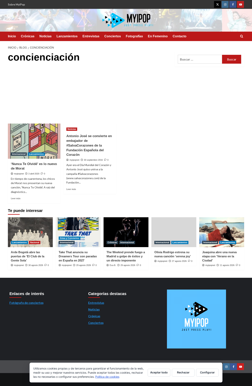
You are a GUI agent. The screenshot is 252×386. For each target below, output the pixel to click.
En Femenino (158, 36)
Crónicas (27, 36)
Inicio (12, 36)
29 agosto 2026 (83, 265)
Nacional (34, 242)
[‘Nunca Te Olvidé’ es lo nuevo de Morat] (34, 141)
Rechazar (183, 372)
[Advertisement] (89, 94)
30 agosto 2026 (35, 265)
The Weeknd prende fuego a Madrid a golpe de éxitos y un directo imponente (126, 256)
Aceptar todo (159, 372)
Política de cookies (107, 376)
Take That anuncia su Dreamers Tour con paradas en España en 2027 (78, 256)
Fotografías (134, 36)
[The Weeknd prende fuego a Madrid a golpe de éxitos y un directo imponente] (126, 232)
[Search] (241, 36)
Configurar (207, 372)
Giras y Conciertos (69, 238)
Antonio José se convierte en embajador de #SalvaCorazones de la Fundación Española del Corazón (89, 145)
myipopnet (19, 173)
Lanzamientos (67, 36)
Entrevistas (90, 36)
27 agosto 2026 (179, 261)
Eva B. (113, 265)
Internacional (19, 154)
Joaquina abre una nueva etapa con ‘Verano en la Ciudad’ (219, 256)
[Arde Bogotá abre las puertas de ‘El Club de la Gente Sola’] (30, 232)
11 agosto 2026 (227, 265)
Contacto (179, 36)
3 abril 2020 (33, 173)
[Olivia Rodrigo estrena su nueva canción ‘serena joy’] (173, 232)
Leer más (15, 198)
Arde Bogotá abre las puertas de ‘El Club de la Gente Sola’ (27, 256)
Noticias (45, 36)
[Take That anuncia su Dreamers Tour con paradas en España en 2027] (78, 232)
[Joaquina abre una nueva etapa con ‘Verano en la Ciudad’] (221, 232)
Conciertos (112, 36)
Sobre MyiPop (16, 4)
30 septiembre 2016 (93, 160)
